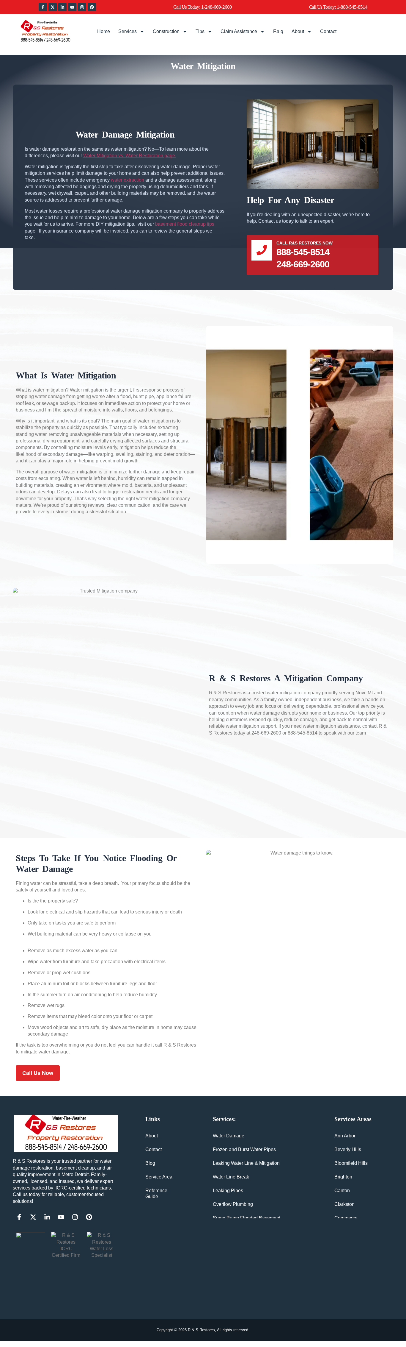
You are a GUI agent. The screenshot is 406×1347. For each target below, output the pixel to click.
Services (127, 31)
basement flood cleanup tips (184, 224)
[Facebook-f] (43, 7)
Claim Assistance (239, 31)
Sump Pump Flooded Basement (246, 1217)
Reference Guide (156, 1193)
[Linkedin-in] (62, 7)
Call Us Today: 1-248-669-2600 (202, 7)
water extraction (127, 180)
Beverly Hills (347, 1149)
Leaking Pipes (228, 1190)
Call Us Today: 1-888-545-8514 (338, 7)
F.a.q (278, 31)
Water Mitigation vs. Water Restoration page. (129, 155)
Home (103, 31)
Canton (342, 1190)
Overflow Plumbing (233, 1204)
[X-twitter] (52, 7)
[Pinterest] (92, 7)
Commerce (346, 1217)
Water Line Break (231, 1176)
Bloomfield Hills (351, 1163)
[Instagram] (82, 7)
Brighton (343, 1176)
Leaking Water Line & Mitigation (246, 1163)
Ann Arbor (344, 1135)
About (298, 31)
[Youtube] (72, 7)
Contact (328, 31)
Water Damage (228, 1135)
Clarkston (344, 1204)
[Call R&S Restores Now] (261, 250)
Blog (150, 1163)
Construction (166, 31)
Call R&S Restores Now (304, 243)
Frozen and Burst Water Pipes (244, 1149)
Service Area (158, 1176)
